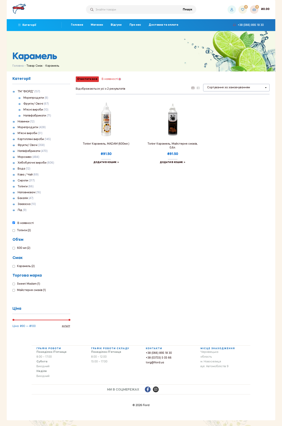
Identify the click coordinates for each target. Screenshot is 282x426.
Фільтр (66, 326)
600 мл (23, 248)
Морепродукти (33, 98)
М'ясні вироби (33, 109)
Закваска (24, 204)
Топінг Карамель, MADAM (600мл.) (106, 144)
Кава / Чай (25, 174)
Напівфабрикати (34, 115)
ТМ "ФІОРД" (26, 91)
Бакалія (23, 198)
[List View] (198, 87)
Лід (20, 210)
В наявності (25, 223)
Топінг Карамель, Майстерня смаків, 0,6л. (173, 146)
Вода (21, 168)
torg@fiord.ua (155, 362)
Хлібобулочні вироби (32, 162)
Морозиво (25, 157)
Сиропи (23, 180)
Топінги (23, 186)
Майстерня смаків (31, 290)
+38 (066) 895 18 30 (159, 353)
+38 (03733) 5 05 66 (159, 357)
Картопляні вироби (31, 139)
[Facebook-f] (148, 389)
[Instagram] (156, 389)
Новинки (23, 121)
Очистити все (87, 79)
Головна (18, 66)
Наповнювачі (26, 192)
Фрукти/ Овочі (33, 103)
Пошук (187, 9)
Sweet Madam (28, 284)
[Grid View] (192, 87)
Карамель (26, 266)
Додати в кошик (104, 162)
